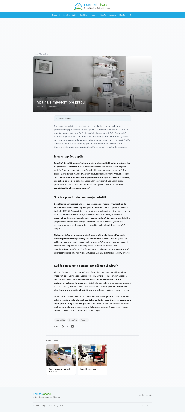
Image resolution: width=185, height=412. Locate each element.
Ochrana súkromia (146, 406)
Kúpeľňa (103, 15)
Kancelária (112, 15)
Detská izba (84, 15)
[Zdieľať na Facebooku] (62, 326)
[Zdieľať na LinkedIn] (72, 326)
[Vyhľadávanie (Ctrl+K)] (131, 15)
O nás (141, 395)
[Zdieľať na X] (67, 326)
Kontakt (149, 395)
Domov (36, 54)
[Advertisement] (92, 34)
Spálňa (74, 15)
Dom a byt (56, 15)
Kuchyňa (94, 15)
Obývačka (66, 15)
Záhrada (122, 15)
